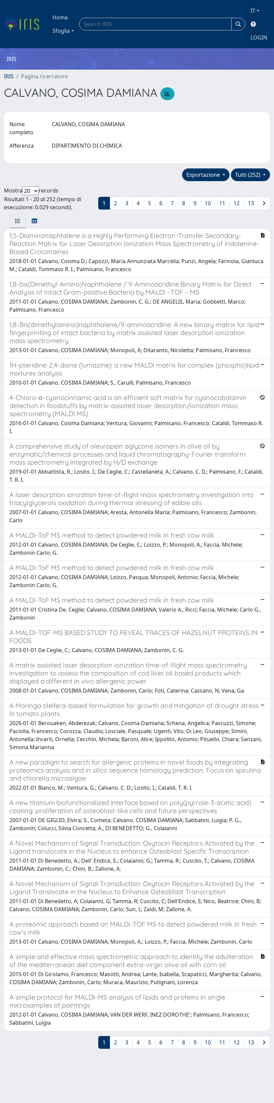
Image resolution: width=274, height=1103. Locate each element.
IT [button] (253, 10)
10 (208, 203)
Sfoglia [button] (61, 30)
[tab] (17, 221)
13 (251, 203)
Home (60, 17)
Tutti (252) (248, 174)
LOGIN (259, 37)
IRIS (9, 76)
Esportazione (203, 174)
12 (237, 203)
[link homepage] (24, 24)
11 (222, 203)
